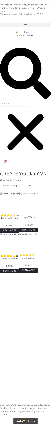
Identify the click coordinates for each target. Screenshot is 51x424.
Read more (9, 230)
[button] (25, 25)
